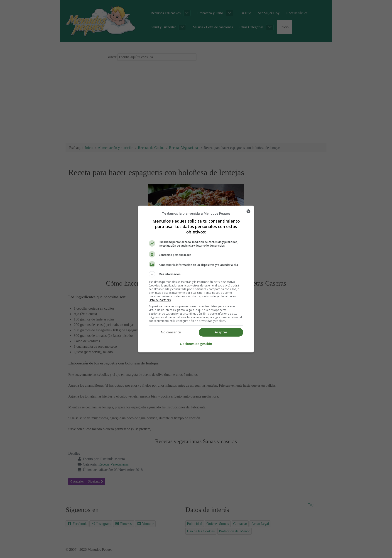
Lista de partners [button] (160, 300)
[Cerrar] (248, 211)
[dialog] (196, 279)
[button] (196, 274)
